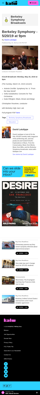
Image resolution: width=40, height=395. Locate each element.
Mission (6, 330)
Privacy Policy (8, 342)
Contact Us (7, 355)
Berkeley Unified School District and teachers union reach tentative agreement (26, 301)
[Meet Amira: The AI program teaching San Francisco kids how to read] (8, 280)
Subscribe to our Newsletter (12, 350)
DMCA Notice (8, 359)
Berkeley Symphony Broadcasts (18, 19)
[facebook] (6, 364)
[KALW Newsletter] (20, 171)
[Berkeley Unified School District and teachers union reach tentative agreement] (8, 299)
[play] (3, 393)
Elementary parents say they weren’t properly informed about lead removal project (26, 247)
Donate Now (7, 338)
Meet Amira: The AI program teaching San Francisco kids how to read (25, 282)
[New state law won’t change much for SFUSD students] (8, 264)
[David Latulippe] (6, 132)
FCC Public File (8, 346)
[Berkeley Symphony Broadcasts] (6, 19)
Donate (34, 3)
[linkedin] (6, 372)
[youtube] (6, 376)
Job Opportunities (9, 334)
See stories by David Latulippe (23, 154)
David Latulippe (10, 40)
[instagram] (6, 368)
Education (12, 122)
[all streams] (37, 392)
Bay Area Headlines (22, 241)
